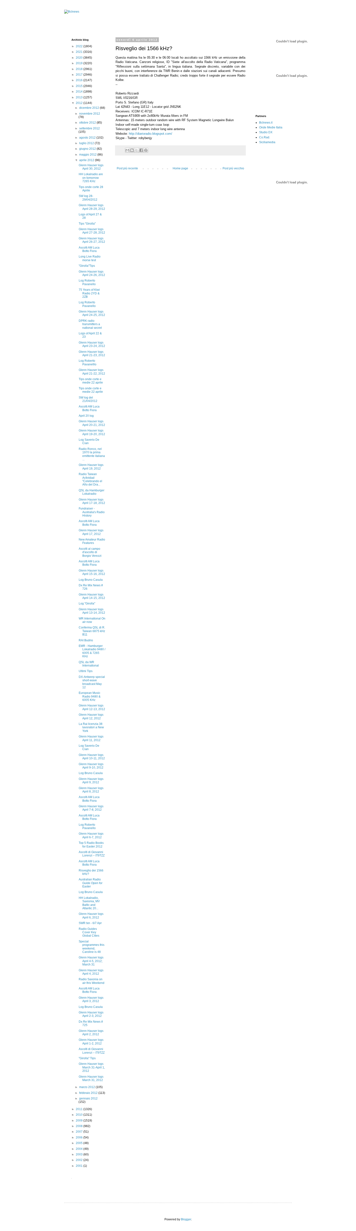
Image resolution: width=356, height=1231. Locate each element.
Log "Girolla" (87, 603)
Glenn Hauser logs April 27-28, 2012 (92, 230)
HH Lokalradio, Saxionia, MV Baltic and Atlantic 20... (89, 903)
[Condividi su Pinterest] (145, 150)
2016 (79, 80)
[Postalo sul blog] (132, 150)
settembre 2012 (89, 128)
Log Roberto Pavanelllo (87, 362)
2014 (79, 91)
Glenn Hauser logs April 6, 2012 (91, 915)
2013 (79, 97)
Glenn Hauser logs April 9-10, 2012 (91, 765)
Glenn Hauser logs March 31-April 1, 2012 (92, 1067)
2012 (79, 103)
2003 (79, 1154)
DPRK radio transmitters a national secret (90, 324)
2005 (79, 1143)
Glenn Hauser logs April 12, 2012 (91, 716)
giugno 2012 (88, 148)
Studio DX (265, 132)
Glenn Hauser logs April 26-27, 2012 (92, 240)
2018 (79, 69)
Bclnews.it (265, 122)
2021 (79, 52)
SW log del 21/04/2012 (88, 399)
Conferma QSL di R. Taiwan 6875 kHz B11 (92, 631)
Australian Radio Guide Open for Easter (90, 883)
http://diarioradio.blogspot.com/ (150, 133)
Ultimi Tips (86, 671)
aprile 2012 (87, 160)
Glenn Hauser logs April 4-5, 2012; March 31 (91, 961)
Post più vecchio (233, 168)
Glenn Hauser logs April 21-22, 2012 (92, 371)
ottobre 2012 (88, 122)
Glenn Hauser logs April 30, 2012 (91, 167)
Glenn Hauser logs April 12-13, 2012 (92, 707)
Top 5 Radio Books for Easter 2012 (91, 844)
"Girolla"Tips (87, 265)
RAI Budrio (86, 640)
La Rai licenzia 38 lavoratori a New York (91, 727)
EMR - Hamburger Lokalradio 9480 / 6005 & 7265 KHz (92, 651)
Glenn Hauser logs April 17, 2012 (91, 532)
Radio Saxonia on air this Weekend (91, 981)
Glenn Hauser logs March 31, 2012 (91, 1078)
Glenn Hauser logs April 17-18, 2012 (92, 501)
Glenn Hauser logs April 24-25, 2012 (92, 313)
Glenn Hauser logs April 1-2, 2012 (91, 1041)
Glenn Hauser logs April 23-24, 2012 (92, 344)
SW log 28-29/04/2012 (88, 197)
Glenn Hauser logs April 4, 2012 (91, 972)
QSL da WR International (89, 663)
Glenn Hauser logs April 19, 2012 (91, 466)
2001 (79, 1166)
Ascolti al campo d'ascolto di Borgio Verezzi (90, 552)
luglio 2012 (87, 143)
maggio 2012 (88, 154)
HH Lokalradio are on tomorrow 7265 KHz (91, 177)
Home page (180, 168)
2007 (79, 1131)
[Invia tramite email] (127, 150)
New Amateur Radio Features (92, 541)
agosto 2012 (87, 137)
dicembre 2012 (89, 108)
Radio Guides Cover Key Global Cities (89, 932)
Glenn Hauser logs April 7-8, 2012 (91, 808)
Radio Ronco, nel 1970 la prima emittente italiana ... (92, 454)
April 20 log (86, 415)
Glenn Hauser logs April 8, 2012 (91, 789)
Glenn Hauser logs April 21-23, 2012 (92, 353)
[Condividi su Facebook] (141, 150)
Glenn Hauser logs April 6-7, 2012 (91, 835)
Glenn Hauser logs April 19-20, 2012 (92, 432)
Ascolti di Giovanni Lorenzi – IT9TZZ (92, 853)
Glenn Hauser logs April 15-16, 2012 (92, 572)
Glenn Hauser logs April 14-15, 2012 (92, 596)
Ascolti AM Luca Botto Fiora (89, 249)
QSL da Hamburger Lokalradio (91, 492)
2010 (79, 1114)
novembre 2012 (89, 113)
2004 (79, 1149)
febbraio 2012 (88, 1093)
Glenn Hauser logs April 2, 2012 (91, 1032)
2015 (79, 86)
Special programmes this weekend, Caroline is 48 (91, 947)
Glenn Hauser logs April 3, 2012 (91, 999)
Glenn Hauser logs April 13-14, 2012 (92, 611)
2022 (79, 46)
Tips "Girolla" (87, 223)
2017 (79, 74)
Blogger (186, 1219)
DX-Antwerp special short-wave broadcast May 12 (92, 682)
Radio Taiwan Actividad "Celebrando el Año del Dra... (90, 479)
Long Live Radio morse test (90, 258)
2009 (79, 1120)
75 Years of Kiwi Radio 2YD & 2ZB (89, 293)
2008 (79, 1126)
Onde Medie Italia (270, 127)
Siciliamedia (267, 142)
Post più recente (127, 168)
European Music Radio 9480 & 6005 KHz (90, 696)
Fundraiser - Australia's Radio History (92, 512)
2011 (79, 1109)
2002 (79, 1160)
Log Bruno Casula (91, 579)
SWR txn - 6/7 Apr (90, 923)
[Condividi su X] (136, 150)
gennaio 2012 (88, 1098)
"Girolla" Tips (87, 1058)
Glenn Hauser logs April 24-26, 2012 (92, 273)
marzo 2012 (87, 1087)
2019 (79, 63)
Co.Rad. (264, 137)
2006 (79, 1137)
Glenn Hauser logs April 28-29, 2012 (92, 207)
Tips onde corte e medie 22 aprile (91, 380)
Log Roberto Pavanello (87, 282)
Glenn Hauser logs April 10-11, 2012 (92, 756)
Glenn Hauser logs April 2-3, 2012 (91, 1014)
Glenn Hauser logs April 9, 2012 (91, 780)
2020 (79, 57)
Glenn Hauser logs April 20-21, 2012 (92, 423)
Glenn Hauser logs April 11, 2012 (91, 738)
